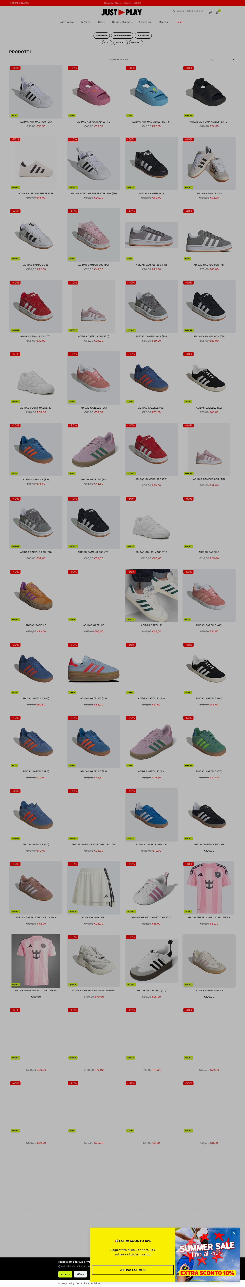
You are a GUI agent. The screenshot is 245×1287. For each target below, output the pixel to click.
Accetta (65, 1274)
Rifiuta (80, 1274)
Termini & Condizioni (88, 1283)
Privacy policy (66, 1283)
